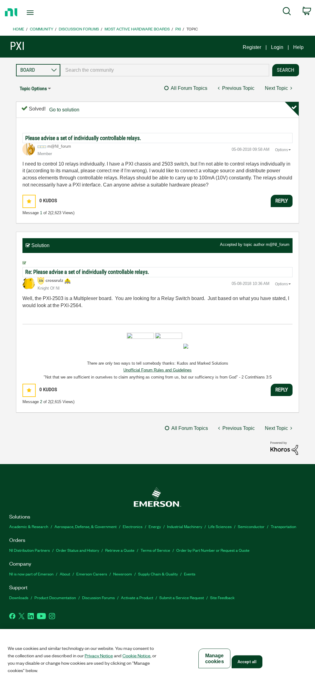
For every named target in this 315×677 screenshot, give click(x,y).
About (65, 574)
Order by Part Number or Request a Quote (212, 550)
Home (18, 29)
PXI (178, 29)
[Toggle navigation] (41, 13)
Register (252, 47)
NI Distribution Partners (29, 550)
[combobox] (164, 70)
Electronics (132, 526)
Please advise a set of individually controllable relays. (83, 138)
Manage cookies (214, 658)
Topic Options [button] (33, 88)
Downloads (18, 597)
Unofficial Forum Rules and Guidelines (157, 370)
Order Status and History (77, 550)
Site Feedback (222, 597)
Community (41, 29)
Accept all (247, 661)
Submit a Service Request (181, 597)
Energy (155, 526)
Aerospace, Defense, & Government (85, 526)
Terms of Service (155, 550)
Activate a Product (137, 597)
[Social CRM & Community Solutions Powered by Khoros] (284, 447)
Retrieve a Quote (119, 550)
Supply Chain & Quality (158, 574)
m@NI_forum (277, 244)
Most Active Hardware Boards (137, 29)
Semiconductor (251, 526)
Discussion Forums (79, 29)
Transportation (283, 526)
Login (277, 47)
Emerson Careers (91, 574)
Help (298, 47)
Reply (281, 201)
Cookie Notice (136, 655)
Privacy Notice (99, 655)
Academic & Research (28, 526)
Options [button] (281, 150)
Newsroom (122, 574)
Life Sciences (220, 526)
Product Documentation (55, 597)
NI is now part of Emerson (31, 574)
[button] (29, 201)
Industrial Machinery (184, 526)
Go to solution (64, 109)
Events (189, 574)
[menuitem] (287, 12)
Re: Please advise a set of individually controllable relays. (87, 272)
